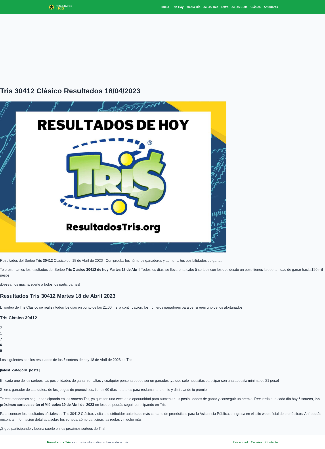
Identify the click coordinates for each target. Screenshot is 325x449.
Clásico (255, 7)
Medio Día (193, 7)
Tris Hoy (178, 7)
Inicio (165, 7)
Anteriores (271, 7)
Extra (224, 7)
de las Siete (239, 7)
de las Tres (210, 7)
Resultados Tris (59, 442)
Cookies (256, 442)
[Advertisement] (162, 50)
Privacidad (240, 442)
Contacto (271, 442)
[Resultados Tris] (67, 7)
